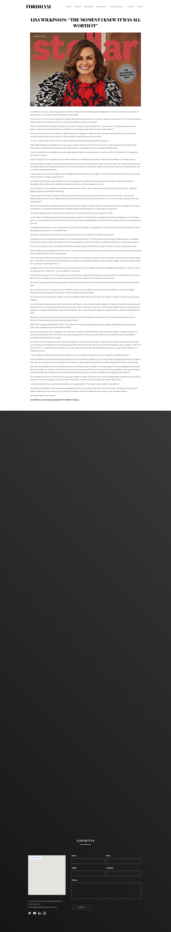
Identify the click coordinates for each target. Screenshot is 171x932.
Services (100, 7)
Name (74, 856)
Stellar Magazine (50, 395)
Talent (77, 7)
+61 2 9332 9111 (35, 904)
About (140, 7)
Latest (131, 7)
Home (68, 7)
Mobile (74, 868)
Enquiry (74, 880)
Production (116, 7)
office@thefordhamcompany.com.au (43, 907)
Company (109, 868)
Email (108, 856)
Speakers (88, 7)
